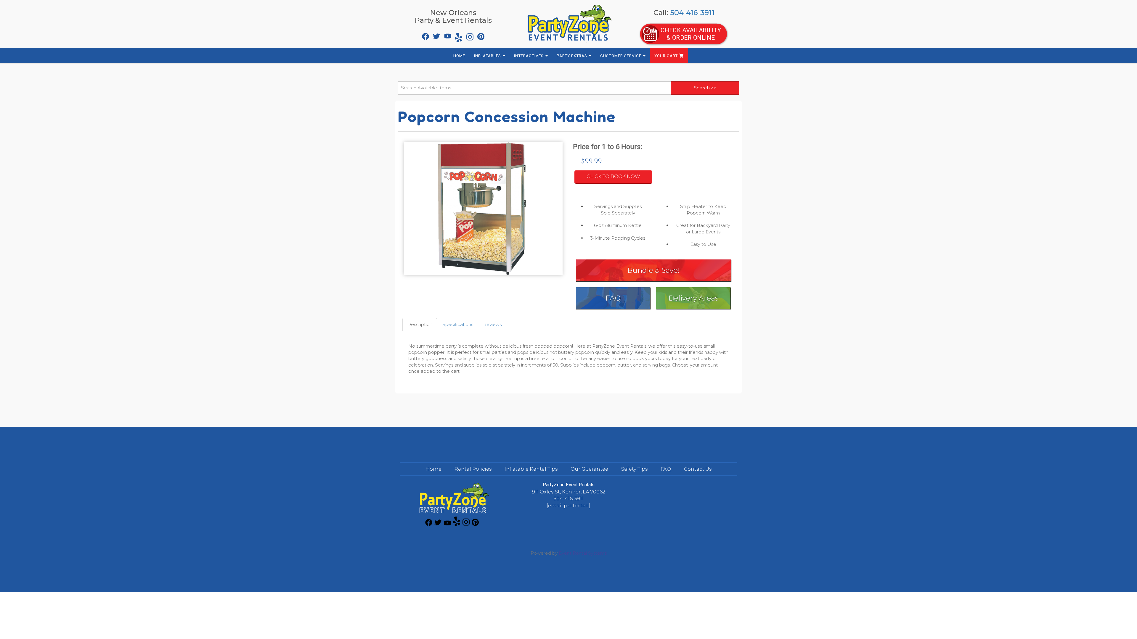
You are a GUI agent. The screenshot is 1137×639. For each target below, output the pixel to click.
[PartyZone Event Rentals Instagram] (469, 34)
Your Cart (666, 55)
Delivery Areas (693, 298)
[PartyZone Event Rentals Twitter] (435, 34)
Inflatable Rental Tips (531, 469)
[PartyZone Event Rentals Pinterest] (480, 34)
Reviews (492, 324)
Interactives (529, 55)
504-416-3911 (692, 12)
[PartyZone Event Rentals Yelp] (458, 34)
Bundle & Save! (653, 270)
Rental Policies (473, 469)
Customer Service (621, 55)
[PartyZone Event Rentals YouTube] (447, 34)
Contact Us (698, 469)
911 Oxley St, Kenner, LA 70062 (568, 492)
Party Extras (572, 55)
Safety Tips (634, 469)
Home (459, 55)
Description (419, 324)
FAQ (613, 298)
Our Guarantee (589, 469)
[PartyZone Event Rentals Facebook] (424, 34)
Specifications (457, 324)
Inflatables (488, 55)
